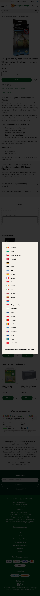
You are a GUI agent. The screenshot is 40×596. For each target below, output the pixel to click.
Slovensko (14, 331)
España (13, 274)
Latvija (13, 293)
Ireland (13, 285)
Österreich (14, 343)
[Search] (36, 11)
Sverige (13, 339)
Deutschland (14, 263)
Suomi (12, 335)
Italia (12, 289)
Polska (13, 316)
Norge (12, 312)
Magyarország (15, 305)
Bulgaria (13, 251)
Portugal (13, 320)
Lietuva (13, 297)
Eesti (12, 266)
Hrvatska (13, 282)
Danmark (13, 259)
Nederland (14, 308)
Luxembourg (14, 301)
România (13, 324)
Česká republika (16, 255)
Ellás (12, 270)
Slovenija (13, 327)
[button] (4, 6)
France (13, 278)
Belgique (13, 247)
